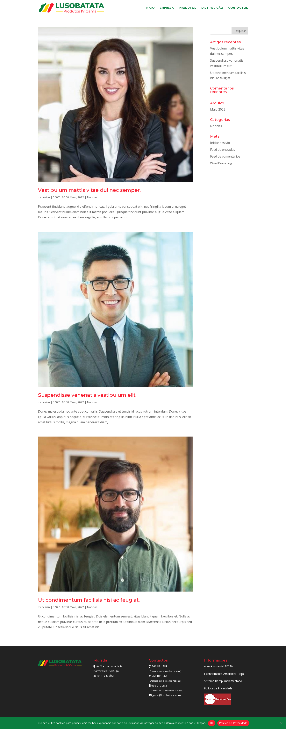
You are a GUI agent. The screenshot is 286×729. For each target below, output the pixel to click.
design (46, 197)
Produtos (187, 8)
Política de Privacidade (218, 688)
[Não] (281, 723)
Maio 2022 (217, 109)
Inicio (150, 8)
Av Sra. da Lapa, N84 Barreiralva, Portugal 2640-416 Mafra (108, 671)
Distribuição (212, 8)
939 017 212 (159, 685)
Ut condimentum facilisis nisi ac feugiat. (89, 600)
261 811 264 (159, 676)
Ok (211, 723)
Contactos (238, 8)
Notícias (92, 197)
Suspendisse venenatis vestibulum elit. (87, 395)
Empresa (167, 8)
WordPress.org (221, 163)
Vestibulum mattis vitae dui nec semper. (89, 190)
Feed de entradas (222, 149)
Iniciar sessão (220, 143)
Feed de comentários (225, 156)
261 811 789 (159, 666)
